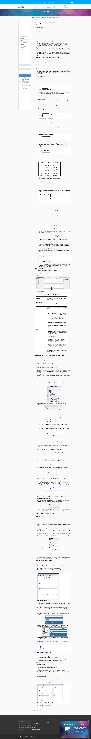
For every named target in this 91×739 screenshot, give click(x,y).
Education (21, 51)
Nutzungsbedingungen (41, 737)
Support (36, 17)
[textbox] (55, 96)
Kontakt (33, 718)
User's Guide (22, 68)
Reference (21, 55)
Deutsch (28, 736)
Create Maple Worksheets (24, 25)
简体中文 (34, 736)
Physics (21, 34)
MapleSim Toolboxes (23, 108)
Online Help (40, 17)
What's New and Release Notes (24, 23)
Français (25, 736)
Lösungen (48, 722)
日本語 (31, 736)
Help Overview (23, 66)
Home (33, 17)
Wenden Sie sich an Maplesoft (60, 5)
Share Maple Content (23, 30)
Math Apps (21, 49)
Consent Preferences (50, 737)
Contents (22, 70)
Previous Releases (23, 103)
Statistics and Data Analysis (24, 36)
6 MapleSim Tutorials (24, 88)
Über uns (19, 718)
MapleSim (21, 64)
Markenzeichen (56, 737)
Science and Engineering (23, 42)
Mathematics (22, 32)
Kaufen (48, 724)
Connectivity (22, 44)
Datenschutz (45, 737)
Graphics (21, 40)
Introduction (23, 72)
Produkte (48, 720)
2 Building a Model (23, 77)
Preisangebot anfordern (69, 5)
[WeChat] (41, 729)
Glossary (22, 93)
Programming (22, 38)
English (22, 736)
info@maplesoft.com (37, 725)
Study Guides (22, 53)
